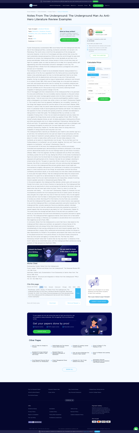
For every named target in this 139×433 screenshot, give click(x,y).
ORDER (95, 1)
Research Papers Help (54, 389)
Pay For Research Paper (34, 389)
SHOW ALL (68, 400)
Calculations (107, 68)
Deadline (89, 87)
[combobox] (98, 84)
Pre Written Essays (33, 395)
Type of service (91, 65)
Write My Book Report (34, 392)
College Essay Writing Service (96, 389)
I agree (97, 431)
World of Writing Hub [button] (55, 5)
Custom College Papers (95, 392)
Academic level (91, 72)
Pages (101, 87)
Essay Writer (52, 392)
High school (93, 74)
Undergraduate (104, 74)
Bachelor (93, 77)
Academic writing (91, 69)
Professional (105, 77)
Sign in (107, 5)
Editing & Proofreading (99, 69)
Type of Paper (90, 80)
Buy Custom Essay (73, 389)
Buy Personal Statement (75, 392)
